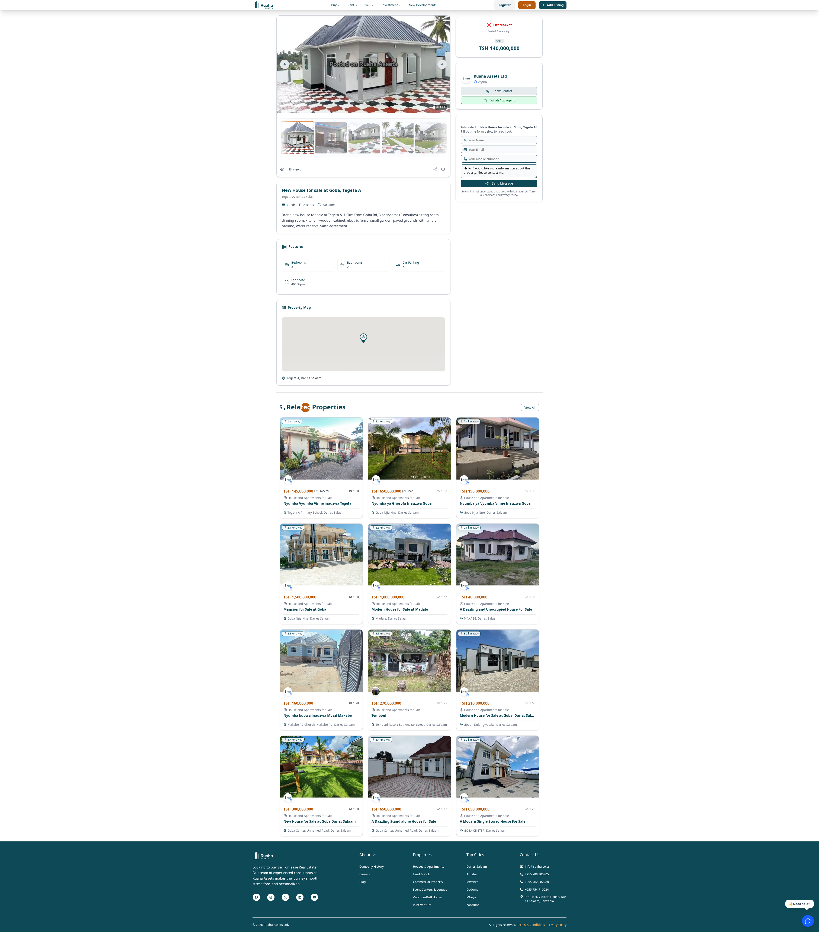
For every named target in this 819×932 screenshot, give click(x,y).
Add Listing (555, 5)
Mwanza (472, 882)
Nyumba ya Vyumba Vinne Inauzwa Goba (495, 503)
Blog (362, 882)
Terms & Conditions (531, 925)
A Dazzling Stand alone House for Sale (404, 821)
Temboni (379, 715)
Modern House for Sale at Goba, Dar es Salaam (499, 715)
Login (527, 5)
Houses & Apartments (428, 866)
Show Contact (502, 91)
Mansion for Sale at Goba (304, 609)
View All (530, 407)
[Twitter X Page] (285, 897)
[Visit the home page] (263, 5)
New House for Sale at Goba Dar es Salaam (319, 821)
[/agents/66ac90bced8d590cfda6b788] (376, 691)
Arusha (471, 874)
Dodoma (472, 889)
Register (504, 5)
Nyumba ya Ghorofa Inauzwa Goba (402, 503)
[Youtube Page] (314, 897)
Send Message (502, 184)
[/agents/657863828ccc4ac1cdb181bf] (287, 479)
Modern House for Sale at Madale (400, 609)
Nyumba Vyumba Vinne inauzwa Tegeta (317, 503)
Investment (390, 5)
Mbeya (471, 897)
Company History (371, 866)
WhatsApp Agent (503, 100)
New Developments (423, 5)
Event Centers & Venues (430, 889)
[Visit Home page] (263, 855)
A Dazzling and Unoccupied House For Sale (496, 609)
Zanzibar (472, 905)
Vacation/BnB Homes (428, 897)
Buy (334, 5)
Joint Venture (422, 905)
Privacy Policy (509, 195)
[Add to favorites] (443, 169)
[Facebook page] (256, 897)
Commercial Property (428, 882)
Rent (351, 5)
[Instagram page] (271, 897)
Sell (367, 5)
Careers (364, 874)
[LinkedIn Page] (300, 897)
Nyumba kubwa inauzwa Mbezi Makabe (317, 715)
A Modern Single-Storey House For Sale (492, 821)
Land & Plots (422, 874)
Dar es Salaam (476, 866)
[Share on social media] (435, 169)
